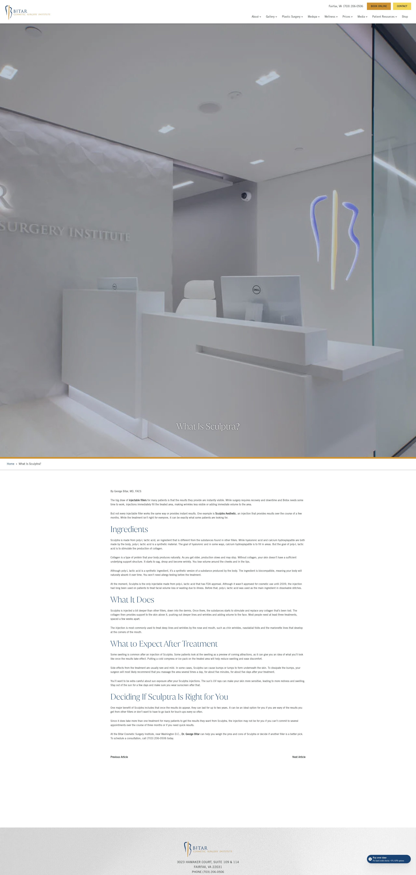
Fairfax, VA (335, 6)
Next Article (299, 757)
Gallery (270, 17)
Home (10, 464)
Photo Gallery (208, 811)
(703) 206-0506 (353, 6)
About (255, 17)
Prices (346, 17)
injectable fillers (138, 500)
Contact (402, 6)
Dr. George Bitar (191, 734)
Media (361, 17)
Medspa (312, 17)
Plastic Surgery (291, 17)
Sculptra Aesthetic (225, 513)
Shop (405, 17)
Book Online (379, 6)
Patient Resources (383, 17)
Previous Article (119, 757)
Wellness (330, 17)
